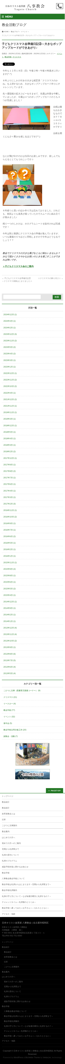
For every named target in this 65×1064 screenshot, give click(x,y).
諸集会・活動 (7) (10, 736)
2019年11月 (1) (10, 412)
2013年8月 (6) (9, 654)
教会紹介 (5, 802)
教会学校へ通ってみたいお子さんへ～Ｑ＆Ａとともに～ (25, 908)
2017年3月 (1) (9, 497)
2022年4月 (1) (9, 393)
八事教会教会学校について (13, 878)
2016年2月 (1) (9, 549)
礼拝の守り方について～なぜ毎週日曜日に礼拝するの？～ (26, 896)
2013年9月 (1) (9, 647)
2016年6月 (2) (9, 536)
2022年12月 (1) (10, 373)
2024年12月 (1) (10, 314)
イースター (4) (9, 704)
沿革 (4, 820)
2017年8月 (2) (9, 471)
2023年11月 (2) (10, 341)
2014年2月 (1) (9, 615)
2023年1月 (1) (9, 367)
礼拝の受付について (10, 855)
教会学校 (8, 57)
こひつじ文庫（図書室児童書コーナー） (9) (21, 690)
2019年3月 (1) (9, 419)
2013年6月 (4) (9, 667)
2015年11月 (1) (10, 562)
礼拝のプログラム (9, 861)
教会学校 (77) (9, 710)
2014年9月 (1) (9, 608)
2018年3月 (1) (9, 445)
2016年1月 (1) (9, 556)
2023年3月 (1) (9, 360)
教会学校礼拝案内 (9, 890)
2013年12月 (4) (10, 628)
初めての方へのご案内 (11, 843)
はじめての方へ (8, 837)
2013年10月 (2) (10, 641)
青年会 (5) (7, 723)
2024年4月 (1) (9, 321)
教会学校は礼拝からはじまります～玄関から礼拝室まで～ (26, 884)
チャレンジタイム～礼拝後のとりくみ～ (19, 902)
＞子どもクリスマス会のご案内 (18, 266)
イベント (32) (9, 717)
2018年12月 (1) (10, 425)
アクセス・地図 (8, 914)
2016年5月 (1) (9, 543)
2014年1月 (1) (9, 621)
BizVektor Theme (32, 1057)
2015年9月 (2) (9, 569)
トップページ (7, 796)
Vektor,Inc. (47, 1057)
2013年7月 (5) (9, 660)
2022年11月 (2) (10, 380)
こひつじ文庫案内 (9, 825)
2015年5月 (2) (9, 589)
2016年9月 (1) (9, 523)
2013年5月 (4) (9, 673)
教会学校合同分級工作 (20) (14, 730)
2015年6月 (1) (9, 582)
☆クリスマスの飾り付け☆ (50, 278)
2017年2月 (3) (9, 504)
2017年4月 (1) (9, 491)
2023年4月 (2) (9, 354)
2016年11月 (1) (10, 510)
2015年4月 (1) (9, 595)
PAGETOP (56, 791)
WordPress (18, 1057)
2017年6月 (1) (9, 484)
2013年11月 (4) (10, 634)
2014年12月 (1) (10, 602)
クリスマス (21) (10, 697)
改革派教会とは (8, 814)
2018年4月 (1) (9, 438)
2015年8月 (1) (9, 575)
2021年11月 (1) (10, 406)
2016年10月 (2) (10, 517)
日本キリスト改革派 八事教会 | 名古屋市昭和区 (33, 1051)
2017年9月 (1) (9, 465)
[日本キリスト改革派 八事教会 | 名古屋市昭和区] (25, 8)
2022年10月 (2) (10, 386)
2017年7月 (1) (9, 478)
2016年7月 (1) (9, 530)
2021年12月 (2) (10, 399)
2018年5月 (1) (9, 432)
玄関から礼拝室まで (10, 849)
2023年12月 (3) (10, 334)
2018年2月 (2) (9, 451)
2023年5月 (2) (9, 347)
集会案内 (5, 831)
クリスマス (16, 57)
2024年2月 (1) (9, 328)
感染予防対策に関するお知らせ (15, 867)
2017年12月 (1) (10, 458)
